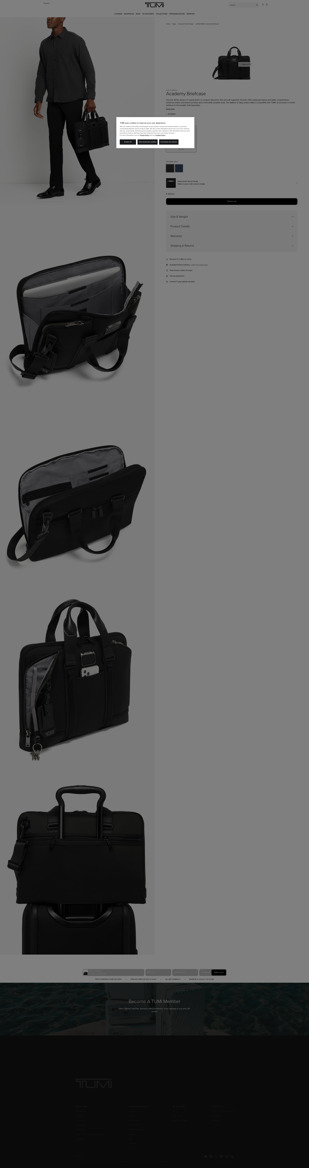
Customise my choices (168, 142)
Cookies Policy (160, 135)
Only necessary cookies (147, 142)
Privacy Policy (144, 135)
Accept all (128, 142)
